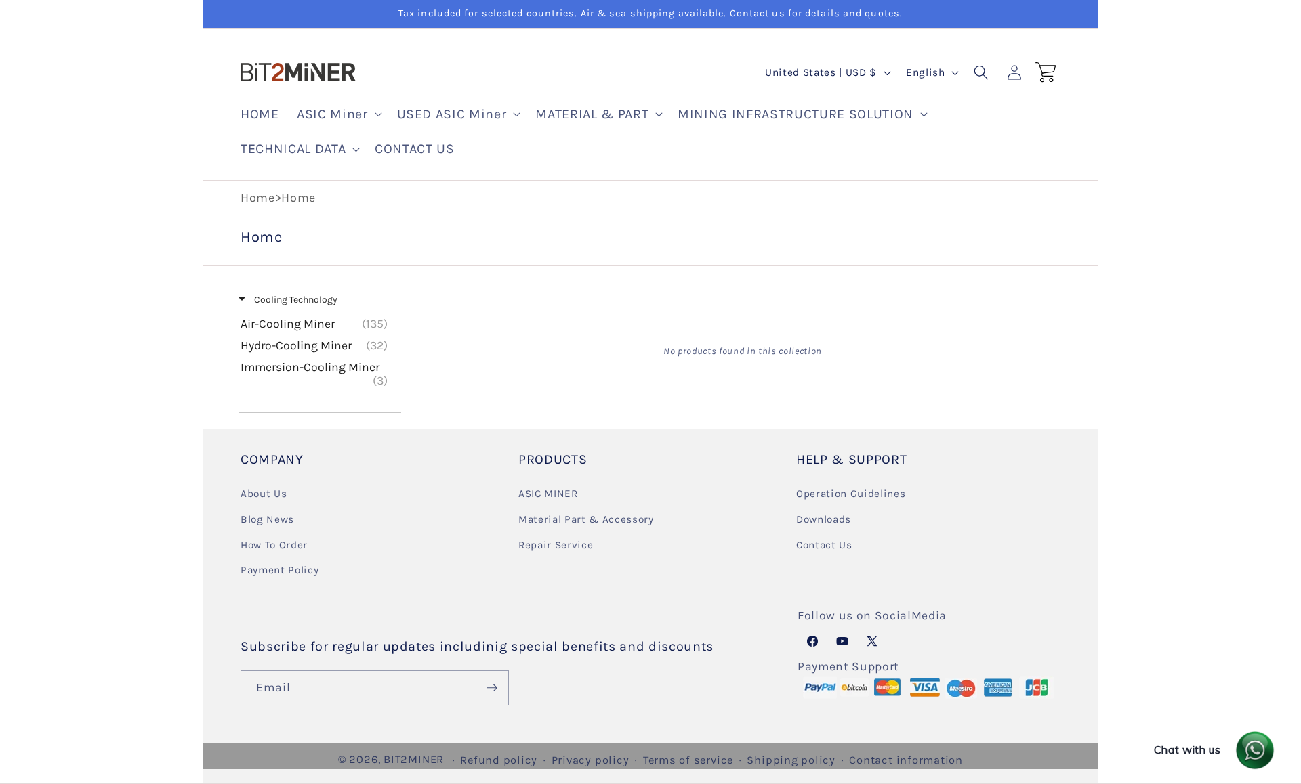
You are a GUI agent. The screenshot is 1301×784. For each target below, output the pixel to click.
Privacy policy (590, 760)
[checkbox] (317, 323)
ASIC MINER (548, 493)
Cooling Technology (294, 299)
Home (258, 197)
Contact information (906, 760)
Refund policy (498, 760)
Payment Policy (279, 570)
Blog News (267, 519)
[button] (338, 114)
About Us (264, 493)
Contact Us (824, 545)
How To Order (274, 545)
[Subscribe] (492, 687)
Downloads (823, 519)
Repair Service (555, 545)
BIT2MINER (414, 759)
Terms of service (688, 760)
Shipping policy (791, 760)
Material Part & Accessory (586, 519)
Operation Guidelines (850, 493)
